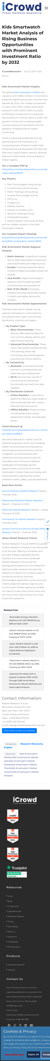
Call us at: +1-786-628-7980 (18, 1019)
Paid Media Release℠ (16, 965)
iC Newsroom (13, 906)
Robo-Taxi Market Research (16, 510)
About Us (11, 932)
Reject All (33, 1054)
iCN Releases (13, 942)
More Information (14, 1054)
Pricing (11, 921)
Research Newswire (31, 744)
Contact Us (12, 937)
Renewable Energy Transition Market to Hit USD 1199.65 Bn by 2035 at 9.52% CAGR (24, 620)
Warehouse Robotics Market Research (22, 500)
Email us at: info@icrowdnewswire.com (23, 1015)
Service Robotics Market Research (20, 491)
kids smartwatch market (27, 92)
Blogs (10, 901)
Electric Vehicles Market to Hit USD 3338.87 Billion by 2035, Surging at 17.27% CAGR (24, 633)
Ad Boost (11, 970)
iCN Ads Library (14, 947)
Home (10, 896)
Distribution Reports (16, 916)
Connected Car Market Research (19, 519)
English (8, 747)
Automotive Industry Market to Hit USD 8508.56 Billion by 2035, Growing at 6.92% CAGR (24, 663)
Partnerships (13, 927)
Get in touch (12, 1010)
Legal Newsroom (15, 911)
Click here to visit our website (19, 730)
